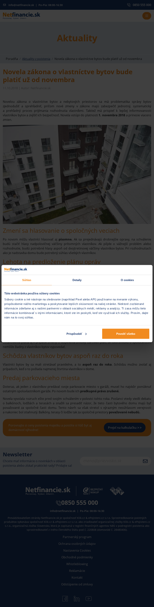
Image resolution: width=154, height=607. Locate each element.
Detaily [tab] (77, 280)
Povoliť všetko (125, 333)
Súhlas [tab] (26, 280)
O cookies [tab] (127, 280)
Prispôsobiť (74, 333)
